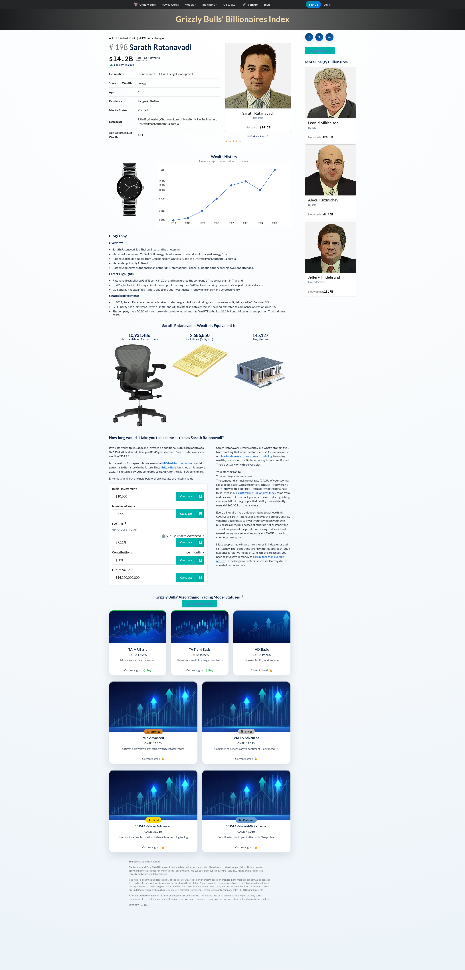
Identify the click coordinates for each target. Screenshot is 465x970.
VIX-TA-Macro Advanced (177, 463)
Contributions (123, 552)
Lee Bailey (145, 905)
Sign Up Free (322, 50)
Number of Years (123, 506)
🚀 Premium (250, 4)
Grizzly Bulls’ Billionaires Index (233, 19)
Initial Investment (124, 489)
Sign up (313, 4)
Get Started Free (202, 603)
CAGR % (119, 524)
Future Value (121, 570)
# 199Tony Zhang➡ (151, 38)
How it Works (170, 4)
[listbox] (182, 536)
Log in (327, 4)
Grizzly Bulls (168, 467)
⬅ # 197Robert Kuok (122, 38)
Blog (267, 4)
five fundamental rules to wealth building (246, 456)
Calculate (186, 496)
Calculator (229, 4)
